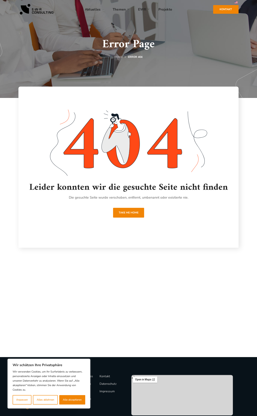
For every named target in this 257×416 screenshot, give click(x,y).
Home (118, 57)
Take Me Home (128, 212)
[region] (49, 383)
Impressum (107, 391)
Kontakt (105, 376)
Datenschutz (108, 384)
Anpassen (22, 400)
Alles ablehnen (45, 400)
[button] (226, 9)
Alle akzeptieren (72, 400)
